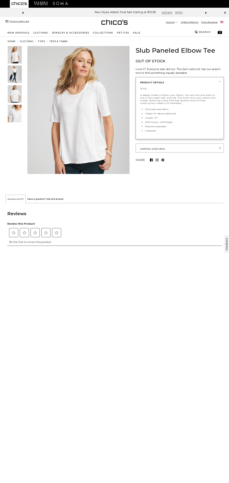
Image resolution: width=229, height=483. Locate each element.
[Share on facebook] (151, 160)
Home (12, 41)
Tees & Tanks (58, 41)
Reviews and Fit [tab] (16, 199)
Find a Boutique (209, 22)
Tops (41, 41)
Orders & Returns (189, 22)
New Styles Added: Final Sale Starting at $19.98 (101, 12)
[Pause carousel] (225, 13)
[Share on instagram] (157, 160)
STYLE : (144, 88)
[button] (219, 32)
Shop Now (143, 12)
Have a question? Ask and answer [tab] (45, 199)
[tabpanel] (114, 226)
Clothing (27, 41)
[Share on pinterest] (162, 160)
